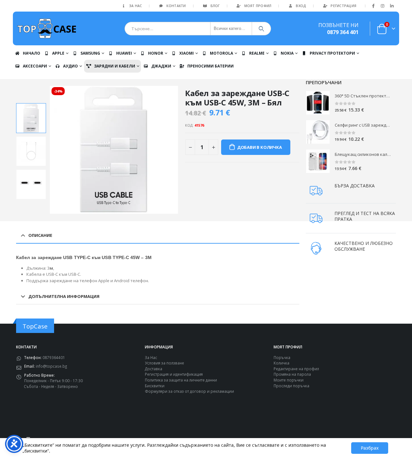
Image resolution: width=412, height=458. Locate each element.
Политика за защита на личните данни (181, 379)
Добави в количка (259, 147)
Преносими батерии (210, 66)
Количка (281, 362)
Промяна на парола (292, 374)
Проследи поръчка (291, 385)
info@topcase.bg (51, 366)
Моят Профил (258, 6)
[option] (31, 118)
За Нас (135, 6)
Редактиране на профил (296, 368)
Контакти (176, 6)
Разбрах (370, 448)
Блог (215, 6)
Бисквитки (154, 385)
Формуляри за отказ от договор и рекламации (189, 391)
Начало (31, 53)
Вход (301, 6)
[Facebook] (373, 6)
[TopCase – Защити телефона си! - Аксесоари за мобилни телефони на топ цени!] (46, 28)
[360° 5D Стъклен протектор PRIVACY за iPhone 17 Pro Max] (318, 103)
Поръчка (282, 357)
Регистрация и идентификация (174, 374)
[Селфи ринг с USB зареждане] (318, 132)
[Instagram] (383, 6)
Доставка (153, 368)
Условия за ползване (164, 362)
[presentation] (51, 150)
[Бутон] (261, 28)
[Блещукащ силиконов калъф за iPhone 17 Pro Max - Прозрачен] (318, 161)
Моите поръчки (289, 379)
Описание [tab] (40, 235)
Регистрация (343, 6)
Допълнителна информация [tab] (63, 296)
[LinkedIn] (392, 6)
